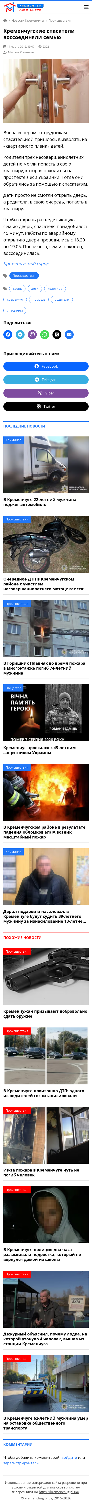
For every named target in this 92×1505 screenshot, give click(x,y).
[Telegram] (20, 334)
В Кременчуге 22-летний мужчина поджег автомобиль (39, 502)
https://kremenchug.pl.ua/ (59, 1492)
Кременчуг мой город (25, 263)
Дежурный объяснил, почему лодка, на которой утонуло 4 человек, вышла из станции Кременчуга (45, 1338)
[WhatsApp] (44, 334)
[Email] (69, 334)
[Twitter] (56, 334)
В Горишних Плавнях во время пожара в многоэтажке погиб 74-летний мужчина (44, 668)
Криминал (13, 440)
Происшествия (24, 275)
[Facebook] (7, 334)
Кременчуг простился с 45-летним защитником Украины (39, 750)
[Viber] (32, 334)
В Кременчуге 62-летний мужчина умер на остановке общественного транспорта (45, 1423)
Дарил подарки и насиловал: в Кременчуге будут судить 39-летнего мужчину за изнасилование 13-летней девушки (44, 916)
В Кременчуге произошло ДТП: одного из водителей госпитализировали (43, 1093)
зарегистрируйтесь (21, 1462)
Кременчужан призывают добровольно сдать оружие (45, 1014)
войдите (69, 1457)
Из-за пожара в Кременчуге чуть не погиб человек (41, 1172)
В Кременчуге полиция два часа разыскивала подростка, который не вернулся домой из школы (42, 1254)
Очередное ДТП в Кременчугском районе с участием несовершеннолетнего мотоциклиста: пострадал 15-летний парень (43, 583)
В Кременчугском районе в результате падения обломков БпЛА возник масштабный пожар (44, 832)
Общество (13, 688)
